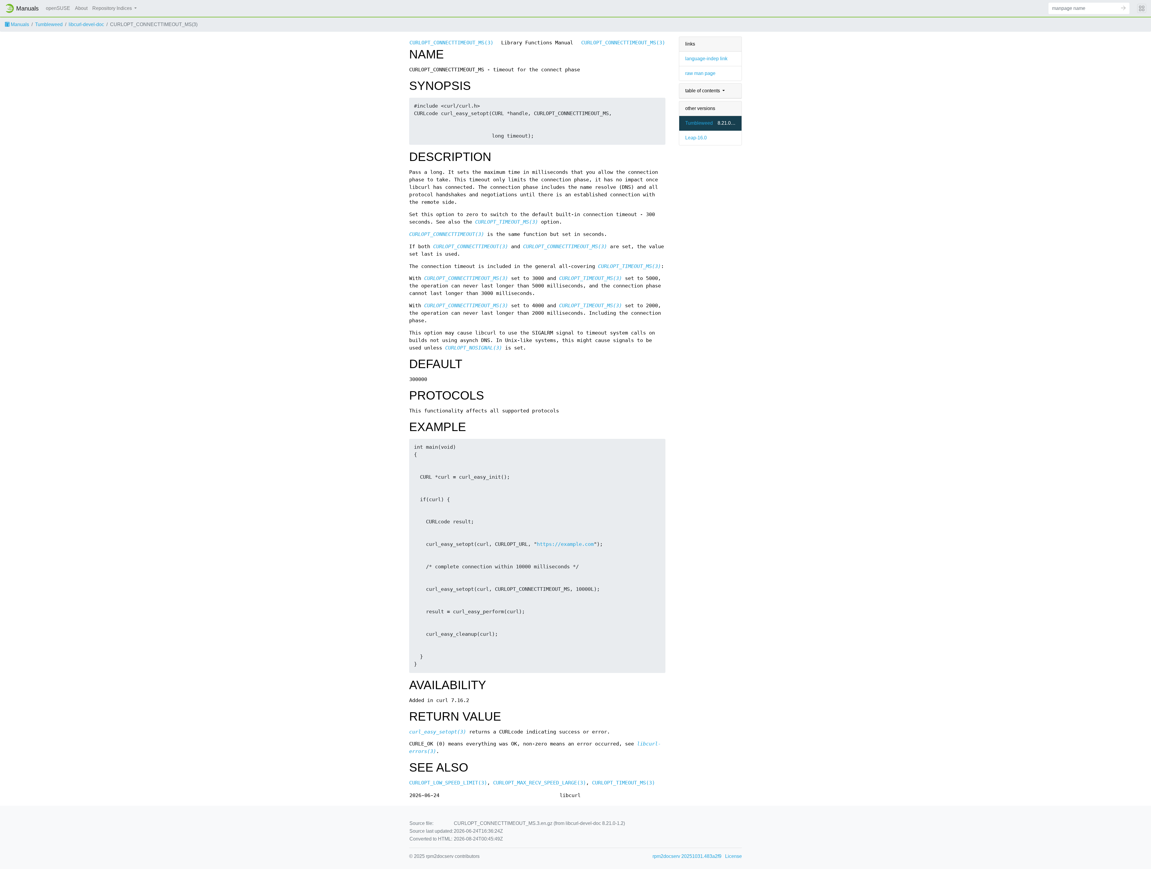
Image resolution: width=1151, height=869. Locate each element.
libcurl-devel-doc (86, 24)
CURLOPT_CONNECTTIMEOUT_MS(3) (451, 43)
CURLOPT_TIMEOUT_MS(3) (506, 222)
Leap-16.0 (696, 137)
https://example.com (565, 544)
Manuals (19, 24)
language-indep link (706, 58)
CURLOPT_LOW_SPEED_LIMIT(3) (448, 783)
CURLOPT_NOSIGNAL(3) (473, 348)
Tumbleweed (49, 24)
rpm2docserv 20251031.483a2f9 (687, 856)
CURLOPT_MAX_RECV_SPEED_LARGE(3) (539, 783)
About (81, 8)
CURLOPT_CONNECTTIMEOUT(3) (446, 234)
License (733, 856)
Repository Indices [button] (112, 8)
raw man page (700, 73)
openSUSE (58, 8)
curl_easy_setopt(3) (437, 732)
